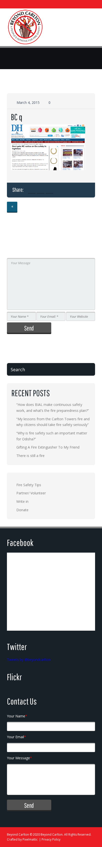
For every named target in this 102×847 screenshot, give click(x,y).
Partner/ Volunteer (31, 493)
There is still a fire (30, 455)
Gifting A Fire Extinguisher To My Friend (47, 447)
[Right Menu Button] (91, 29)
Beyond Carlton (18, 834)
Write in (22, 501)
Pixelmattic (30, 839)
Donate (22, 510)
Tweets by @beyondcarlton (29, 659)
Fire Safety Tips (28, 484)
